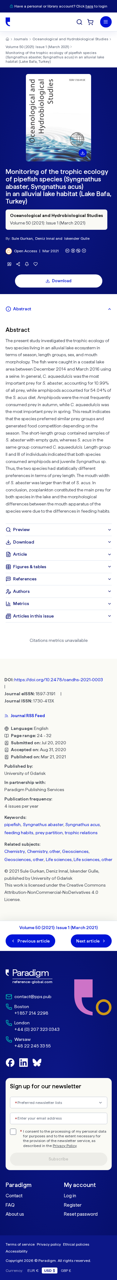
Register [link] (72, 1205)
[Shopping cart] (90, 22)
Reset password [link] (81, 1214)
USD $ (49, 1270)
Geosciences (75, 851)
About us (15, 1214)
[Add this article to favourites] (36, 264)
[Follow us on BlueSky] (36, 1062)
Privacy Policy (64, 1146)
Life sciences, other (93, 859)
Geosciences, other (24, 859)
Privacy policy (49, 1244)
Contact (14, 1196)
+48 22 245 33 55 (32, 1045)
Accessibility (16, 1251)
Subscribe (58, 1159)
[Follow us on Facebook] (10, 1062)
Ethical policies (76, 1244)
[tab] (59, 309)
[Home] (8, 21)
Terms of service (20, 1244)
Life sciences (59, 859)
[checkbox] (13, 1132)
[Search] (79, 22)
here (89, 6)
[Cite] (9, 264)
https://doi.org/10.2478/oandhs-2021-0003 (58, 679)
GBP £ (66, 1270)
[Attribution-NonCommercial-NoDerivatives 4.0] (75, 251)
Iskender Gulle (77, 238)
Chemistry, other (43, 851)
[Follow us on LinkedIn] (23, 1062)
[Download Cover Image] (83, 153)
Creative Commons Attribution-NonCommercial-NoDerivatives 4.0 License (55, 892)
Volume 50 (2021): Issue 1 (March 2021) (37, 47)
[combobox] (58, 1102)
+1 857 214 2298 (31, 1013)
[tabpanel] (59, 419)
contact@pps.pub (32, 996)
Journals (21, 39)
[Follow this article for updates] (27, 264)
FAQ (10, 1205)
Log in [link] (70, 1196)
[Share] (18, 264)
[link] (33, 976)
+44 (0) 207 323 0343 (37, 1029)
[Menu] (106, 22)
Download (61, 280)
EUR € (33, 1270)
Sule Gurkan (22, 238)
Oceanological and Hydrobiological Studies (70, 39)
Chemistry (14, 851)
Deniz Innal (45, 238)
